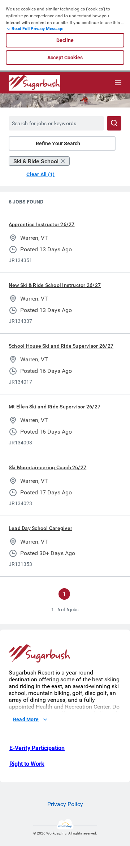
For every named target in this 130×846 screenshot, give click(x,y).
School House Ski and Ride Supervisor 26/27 (61, 346)
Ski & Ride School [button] (35, 161)
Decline (65, 40)
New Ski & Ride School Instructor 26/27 (55, 285)
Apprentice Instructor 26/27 (41, 224)
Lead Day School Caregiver (40, 528)
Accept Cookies (65, 57)
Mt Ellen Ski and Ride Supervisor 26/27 (54, 407)
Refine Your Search (58, 143)
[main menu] (118, 82)
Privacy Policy (65, 804)
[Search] (114, 123)
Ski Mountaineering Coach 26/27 (47, 467)
